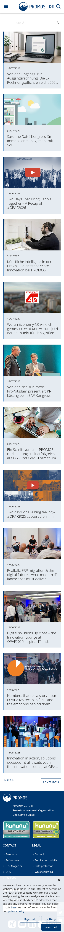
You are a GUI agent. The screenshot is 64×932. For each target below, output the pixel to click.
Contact (39, 854)
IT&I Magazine (14, 866)
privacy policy (16, 911)
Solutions (11, 854)
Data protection (44, 866)
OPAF (9, 871)
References (12, 860)
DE (51, 6)
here (14, 907)
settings (51, 919)
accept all (51, 927)
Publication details (46, 860)
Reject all (29, 919)
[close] (59, 880)
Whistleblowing (44, 871)
